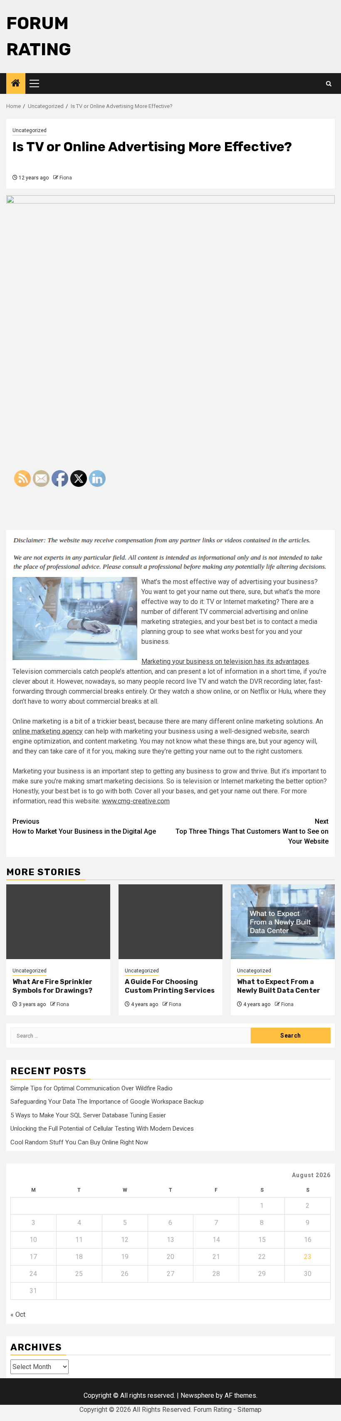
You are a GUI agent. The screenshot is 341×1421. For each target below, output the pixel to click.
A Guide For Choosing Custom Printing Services (170, 986)
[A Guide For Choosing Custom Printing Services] (170, 921)
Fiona (65, 178)
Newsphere (197, 1395)
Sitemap (249, 1410)
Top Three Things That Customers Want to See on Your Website (252, 831)
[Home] (15, 84)
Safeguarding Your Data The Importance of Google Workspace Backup (107, 1101)
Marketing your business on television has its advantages (225, 661)
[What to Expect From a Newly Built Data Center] (283, 921)
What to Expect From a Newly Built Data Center (278, 986)
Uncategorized (29, 130)
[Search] (329, 84)
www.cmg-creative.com (136, 801)
